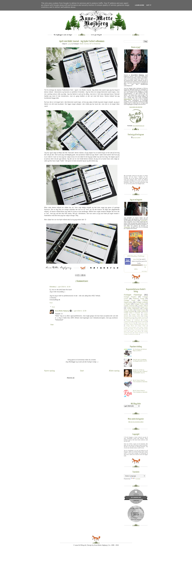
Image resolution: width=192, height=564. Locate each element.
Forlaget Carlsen (128, 318)
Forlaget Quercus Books (139, 321)
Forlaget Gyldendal (132, 307)
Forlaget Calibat (142, 325)
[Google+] (111, 270)
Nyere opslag (49, 371)
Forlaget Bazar (144, 324)
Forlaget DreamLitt (129, 305)
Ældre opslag (114, 371)
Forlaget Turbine (136, 315)
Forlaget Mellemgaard (133, 308)
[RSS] (114, 270)
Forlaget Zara (127, 334)
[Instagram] (91, 270)
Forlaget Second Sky (129, 323)
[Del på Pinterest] (84, 275)
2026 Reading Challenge (135, 256)
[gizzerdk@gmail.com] (117, 270)
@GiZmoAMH (136, 137)
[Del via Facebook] (82, 275)
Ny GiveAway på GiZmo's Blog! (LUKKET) (140, 350)
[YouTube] (101, 270)
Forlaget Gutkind (141, 311)
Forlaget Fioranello (129, 311)
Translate (137, 478)
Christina (53, 287)
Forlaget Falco (144, 307)
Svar (51, 303)
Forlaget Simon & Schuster (132, 312)
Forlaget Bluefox (130, 325)
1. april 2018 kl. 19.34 (63, 287)
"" (144, 220)
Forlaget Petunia (141, 317)
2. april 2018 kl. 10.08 (79, 311)
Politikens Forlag (138, 298)
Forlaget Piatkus (139, 304)
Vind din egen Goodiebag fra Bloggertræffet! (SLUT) (140, 360)
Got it (148, 5)
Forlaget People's (130, 297)
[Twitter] (94, 270)
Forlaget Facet (129, 300)
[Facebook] (97, 270)
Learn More (139, 5)
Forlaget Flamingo (133, 295)
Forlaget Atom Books (143, 323)
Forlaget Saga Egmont (135, 331)
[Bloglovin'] (107, 270)
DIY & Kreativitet (94, 44)
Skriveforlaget (135, 334)
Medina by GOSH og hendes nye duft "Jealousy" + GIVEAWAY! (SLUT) (140, 371)
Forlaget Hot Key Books (136, 328)
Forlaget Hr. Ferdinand (133, 320)
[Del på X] (80, 275)
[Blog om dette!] (78, 275)
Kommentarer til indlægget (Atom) (86, 378)
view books (144, 271)
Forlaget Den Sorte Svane (141, 318)
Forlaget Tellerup (143, 305)
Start (82, 371)
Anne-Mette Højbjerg (62, 311)
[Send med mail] (76, 275)
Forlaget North (134, 330)
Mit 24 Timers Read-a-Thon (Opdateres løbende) (140, 381)
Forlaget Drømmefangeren (130, 327)
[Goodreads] (104, 270)
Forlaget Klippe (135, 314)
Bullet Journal (84, 44)
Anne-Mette (136, 259)
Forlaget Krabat (140, 310)
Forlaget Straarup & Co (140, 332)
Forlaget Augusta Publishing (132, 324)
